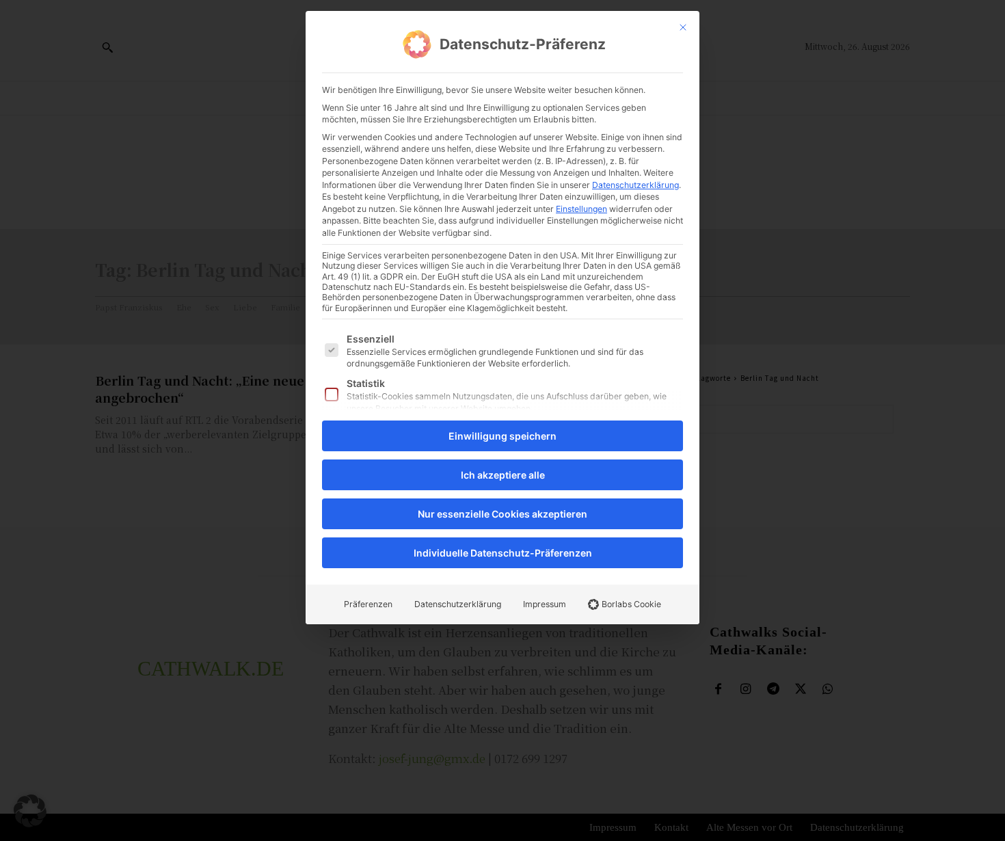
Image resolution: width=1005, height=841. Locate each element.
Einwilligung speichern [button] (502, 436)
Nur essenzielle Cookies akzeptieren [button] (502, 514)
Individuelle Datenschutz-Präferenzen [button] (503, 553)
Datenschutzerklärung (635, 185)
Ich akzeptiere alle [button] (503, 475)
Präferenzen (368, 604)
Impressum (544, 604)
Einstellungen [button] (581, 209)
